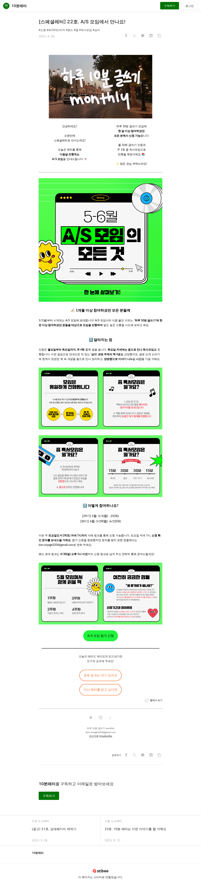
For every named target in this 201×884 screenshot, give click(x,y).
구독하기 (169, 5)
